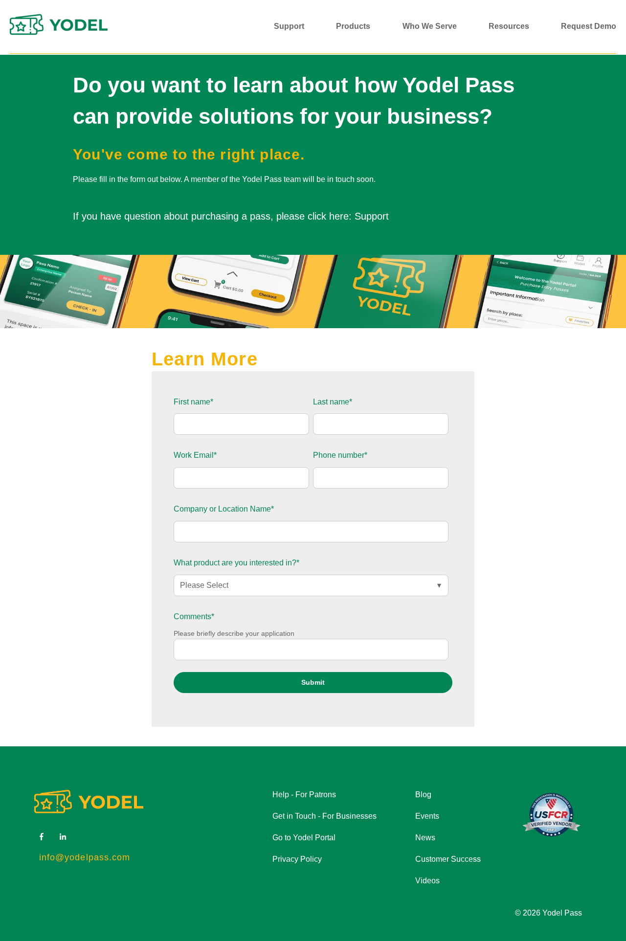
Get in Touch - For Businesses (324, 816)
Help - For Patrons (304, 794)
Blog (423, 794)
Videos (427, 880)
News (425, 837)
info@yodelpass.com (84, 857)
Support (289, 26)
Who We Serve (429, 26)
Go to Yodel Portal (303, 837)
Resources (509, 26)
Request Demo (588, 26)
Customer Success (448, 859)
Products (353, 26)
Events (427, 816)
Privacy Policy (297, 859)
